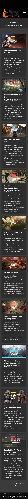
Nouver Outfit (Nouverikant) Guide (12, 406)
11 (13, 483)
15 (9, 485)
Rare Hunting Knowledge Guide (11, 187)
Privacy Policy (15, 496)
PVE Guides (11, 144)
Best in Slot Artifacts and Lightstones (12, 451)
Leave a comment (15, 56)
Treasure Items (12, 410)
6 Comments (14, 236)
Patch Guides (12, 365)
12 (16, 483)
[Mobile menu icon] (25, 12)
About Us (14, 497)
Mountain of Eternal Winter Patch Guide (12, 362)
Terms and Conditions (6, 496)
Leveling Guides (12, 99)
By (18, 54)
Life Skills (11, 190)
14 (23, 483)
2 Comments (14, 145)
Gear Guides (12, 54)
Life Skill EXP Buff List (13, 232)
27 (15, 485)
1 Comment (14, 100)
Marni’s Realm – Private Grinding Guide (14, 317)
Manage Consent (22, 496)
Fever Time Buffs (11, 273)
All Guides (6, 54)
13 (20, 483)
